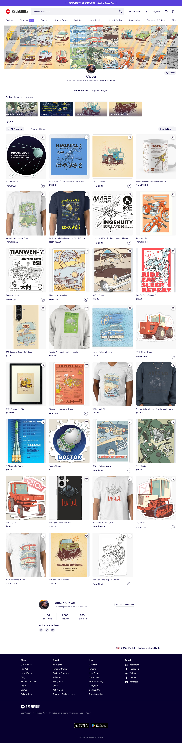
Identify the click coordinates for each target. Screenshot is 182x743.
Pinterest (134, 681)
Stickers (44, 20)
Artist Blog (58, 690)
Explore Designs (99, 90)
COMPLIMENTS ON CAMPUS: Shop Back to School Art (91, 3)
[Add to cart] (43, 186)
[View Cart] (173, 11)
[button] (91, 3)
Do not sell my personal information (63, 713)
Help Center (94, 673)
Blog (23, 677)
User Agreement (27, 713)
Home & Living (95, 20)
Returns (92, 669)
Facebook (134, 669)
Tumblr (133, 677)
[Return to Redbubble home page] (17, 11)
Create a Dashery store (64, 694)
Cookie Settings (96, 694)
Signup (24, 690)
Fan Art (24, 669)
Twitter (133, 673)
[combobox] (77, 11)
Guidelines (94, 677)
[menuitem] (9, 20)
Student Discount (29, 681)
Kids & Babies (115, 20)
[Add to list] (43, 137)
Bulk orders (26, 694)
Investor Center (60, 669)
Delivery (93, 664)
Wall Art (78, 20)
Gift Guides (26, 664)
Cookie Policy (85, 713)
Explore (9, 20)
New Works (26, 673)
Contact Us (94, 690)
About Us (57, 664)
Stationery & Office (156, 20)
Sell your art (59, 681)
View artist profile (107, 80)
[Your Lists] (167, 11)
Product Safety (96, 681)
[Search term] (120, 11)
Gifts (174, 20)
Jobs (55, 685)
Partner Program (61, 673)
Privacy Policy (41, 713)
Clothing (26, 20)
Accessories (134, 20)
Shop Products (81, 90)
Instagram (134, 664)
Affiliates (57, 677)
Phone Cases (61, 20)
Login (23, 685)
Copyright (93, 685)
